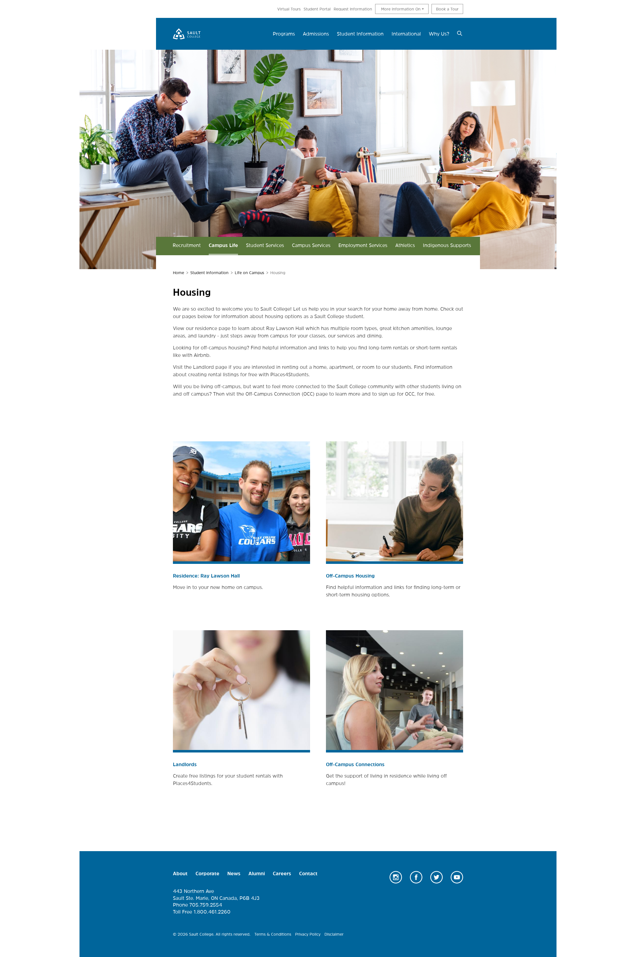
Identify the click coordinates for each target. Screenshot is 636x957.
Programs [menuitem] (284, 33)
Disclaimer (334, 934)
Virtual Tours (289, 9)
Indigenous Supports (447, 245)
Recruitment (187, 245)
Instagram (396, 877)
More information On (401, 9)
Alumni (256, 873)
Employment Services (362, 245)
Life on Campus (249, 273)
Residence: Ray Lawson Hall (206, 575)
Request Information (353, 9)
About (180, 873)
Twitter (436, 877)
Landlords (185, 764)
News (233, 873)
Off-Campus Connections (355, 764)
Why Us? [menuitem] (439, 33)
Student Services (265, 245)
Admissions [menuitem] (316, 33)
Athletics (405, 245)
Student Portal (317, 9)
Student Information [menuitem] (360, 33)
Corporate (207, 873)
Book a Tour (447, 9)
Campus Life (223, 245)
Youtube (457, 877)
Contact (308, 873)
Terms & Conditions (272, 934)
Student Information (209, 273)
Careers (282, 873)
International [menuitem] (406, 33)
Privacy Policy (307, 934)
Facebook (416, 877)
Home (178, 273)
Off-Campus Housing (350, 575)
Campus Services (311, 245)
